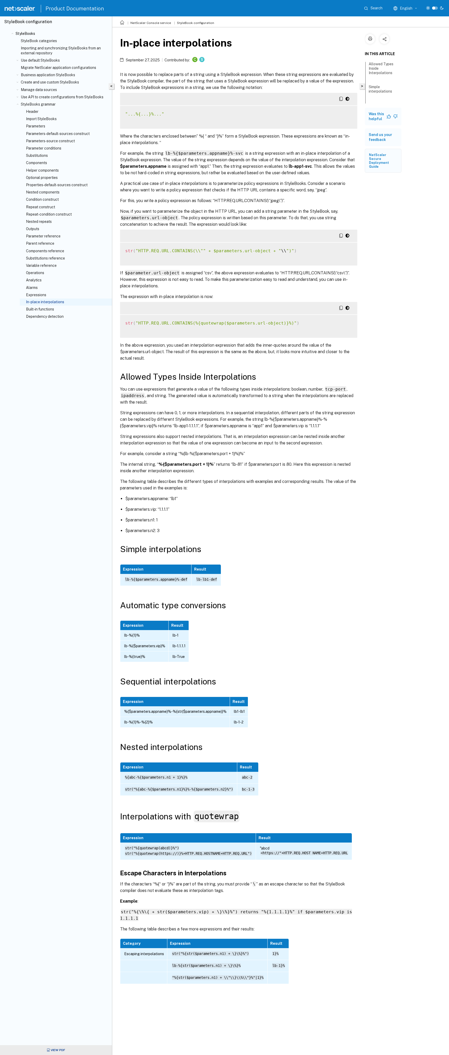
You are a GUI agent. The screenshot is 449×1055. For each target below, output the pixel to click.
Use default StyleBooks (40, 60)
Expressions (36, 295)
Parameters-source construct (50, 141)
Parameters (35, 126)
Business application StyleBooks (48, 75)
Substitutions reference (45, 258)
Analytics (34, 280)
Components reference (45, 251)
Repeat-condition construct (49, 214)
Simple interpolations (380, 89)
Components (36, 163)
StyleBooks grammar (38, 104)
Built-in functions (40, 309)
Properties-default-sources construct (57, 185)
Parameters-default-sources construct (58, 134)
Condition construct (42, 199)
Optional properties (42, 178)
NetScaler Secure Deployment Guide (379, 161)
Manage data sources (39, 90)
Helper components (42, 170)
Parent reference (40, 243)
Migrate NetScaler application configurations (58, 68)
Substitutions (37, 155)
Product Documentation (74, 8)
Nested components (43, 192)
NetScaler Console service (150, 23)
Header (32, 111)
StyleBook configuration (195, 23)
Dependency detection (45, 316)
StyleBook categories (39, 41)
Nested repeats (39, 221)
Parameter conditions (43, 148)
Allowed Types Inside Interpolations (381, 68)
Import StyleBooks (41, 119)
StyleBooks (25, 33)
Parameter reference (43, 236)
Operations (35, 273)
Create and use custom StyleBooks (50, 82)
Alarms (32, 288)
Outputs (32, 229)
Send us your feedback (380, 137)
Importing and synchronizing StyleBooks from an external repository (61, 50)
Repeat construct (40, 207)
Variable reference (41, 265)
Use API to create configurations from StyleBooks (62, 97)
